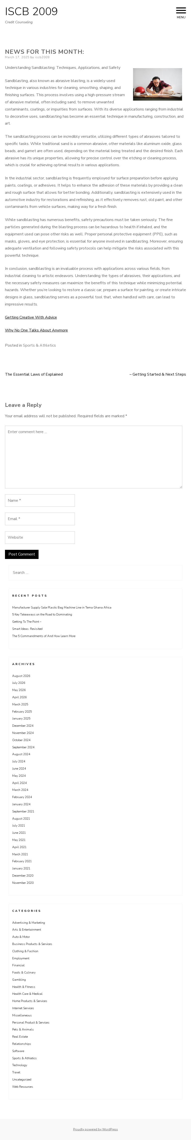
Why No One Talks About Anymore (36, 330)
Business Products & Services (32, 944)
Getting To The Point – (26, 622)
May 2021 (19, 840)
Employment (20, 958)
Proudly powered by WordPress (95, 1129)
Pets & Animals (23, 1029)
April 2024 (19, 783)
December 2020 (22, 876)
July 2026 (18, 683)
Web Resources (22, 1087)
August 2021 (21, 819)
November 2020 (23, 883)
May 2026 (19, 690)
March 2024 (20, 790)
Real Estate (20, 1037)
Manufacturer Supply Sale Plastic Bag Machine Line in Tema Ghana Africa (61, 608)
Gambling (19, 980)
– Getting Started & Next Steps (158, 374)
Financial (18, 965)
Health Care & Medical (27, 994)
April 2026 (19, 697)
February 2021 (22, 861)
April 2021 (19, 847)
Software (18, 1051)
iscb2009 (42, 57)
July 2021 (18, 826)
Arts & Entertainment (26, 930)
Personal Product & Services (30, 1023)
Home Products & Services (29, 1001)
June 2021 (19, 833)
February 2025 (22, 712)
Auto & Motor (21, 937)
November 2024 (23, 733)
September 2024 (23, 747)
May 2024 (19, 776)
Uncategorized (21, 1080)
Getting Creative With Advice (31, 317)
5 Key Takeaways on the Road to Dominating (42, 614)
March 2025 (20, 704)
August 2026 (21, 676)
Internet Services (23, 1008)
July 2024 (18, 761)
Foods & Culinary (24, 972)
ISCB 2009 (31, 11)
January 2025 (21, 719)
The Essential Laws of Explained (34, 374)
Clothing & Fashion (25, 951)
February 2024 (22, 797)
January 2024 (21, 804)
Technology (19, 1065)
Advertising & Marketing (28, 923)
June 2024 (19, 769)
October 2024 (21, 740)
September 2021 (23, 811)
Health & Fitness (23, 987)
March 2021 (20, 854)
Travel (16, 1072)
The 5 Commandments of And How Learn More (43, 636)
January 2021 (21, 868)
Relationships (21, 1044)
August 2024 (21, 754)
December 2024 (22, 726)
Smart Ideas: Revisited (27, 629)
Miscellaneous (22, 1015)
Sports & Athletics (39, 345)
